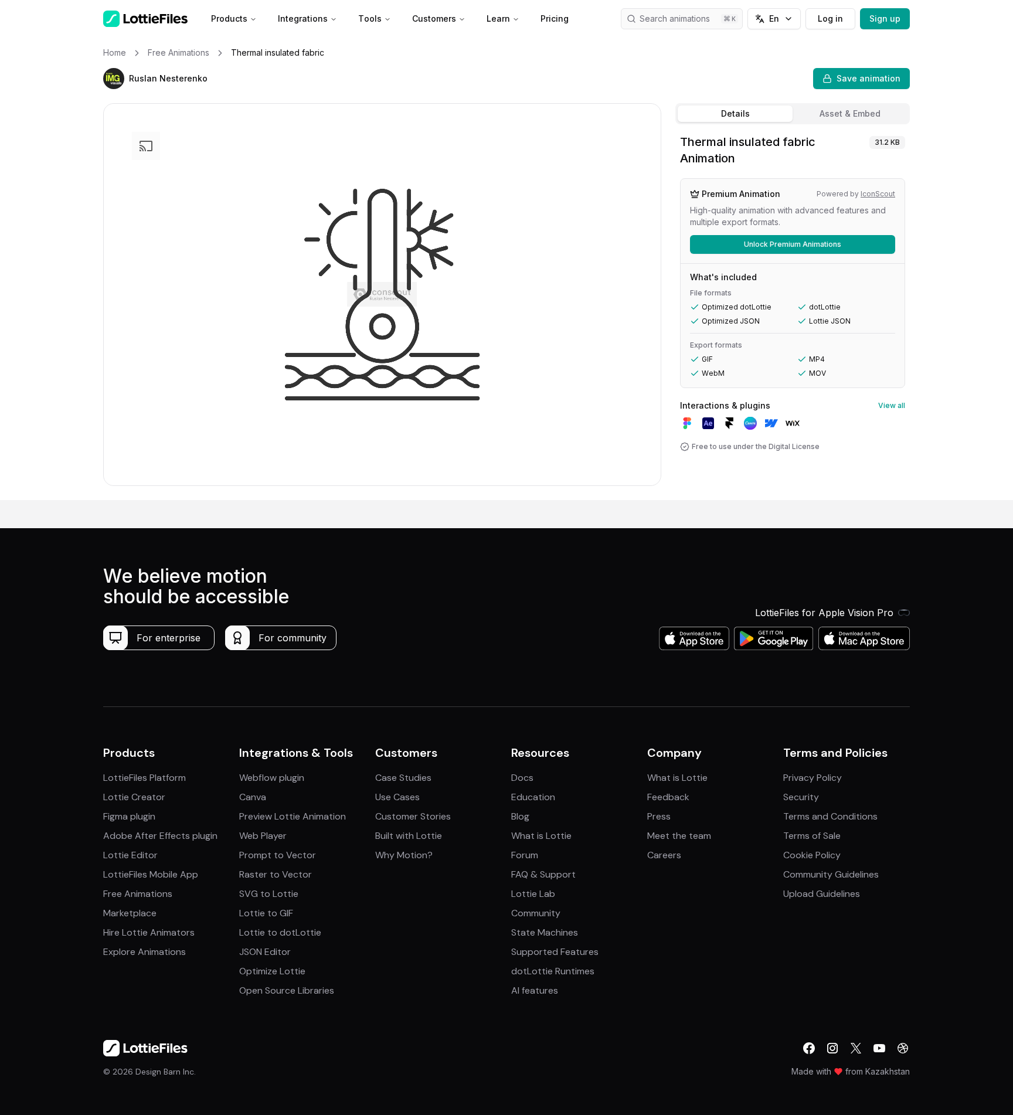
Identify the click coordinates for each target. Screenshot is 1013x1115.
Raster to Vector (275, 874)
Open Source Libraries (286, 990)
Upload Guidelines (821, 894)
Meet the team (679, 836)
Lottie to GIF (266, 913)
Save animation (868, 78)
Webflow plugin (271, 777)
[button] (113, 78)
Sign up (884, 18)
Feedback (668, 797)
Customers (434, 18)
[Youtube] (879, 1048)
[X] (856, 1048)
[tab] (735, 114)
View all (891, 405)
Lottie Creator (134, 797)
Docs (522, 777)
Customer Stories (413, 816)
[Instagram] (832, 1048)
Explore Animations (144, 952)
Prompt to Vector (277, 855)
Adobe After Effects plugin (160, 836)
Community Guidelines (831, 874)
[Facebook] (809, 1048)
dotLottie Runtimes (552, 971)
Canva (252, 797)
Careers (664, 855)
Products (229, 18)
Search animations (675, 18)
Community (535, 913)
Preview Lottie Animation (292, 816)
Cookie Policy (812, 855)
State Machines (544, 932)
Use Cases (397, 797)
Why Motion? (404, 855)
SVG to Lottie (268, 894)
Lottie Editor (130, 855)
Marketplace (130, 913)
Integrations (303, 18)
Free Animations (137, 894)
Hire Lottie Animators (149, 932)
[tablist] (792, 113)
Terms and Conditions (830, 816)
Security (801, 797)
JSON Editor (265, 952)
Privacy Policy (812, 777)
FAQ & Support (543, 874)
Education (533, 797)
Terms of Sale (812, 836)
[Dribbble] (903, 1048)
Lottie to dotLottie (280, 932)
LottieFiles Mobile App (150, 874)
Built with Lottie (408, 836)
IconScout (878, 193)
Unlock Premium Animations (792, 244)
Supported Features (555, 952)
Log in (830, 18)
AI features (534, 990)
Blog (520, 816)
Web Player (263, 836)
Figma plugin (129, 816)
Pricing (555, 18)
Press (659, 816)
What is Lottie (541, 836)
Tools (370, 18)
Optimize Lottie (272, 971)
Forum (524, 855)
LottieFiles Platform (144, 777)
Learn (498, 18)
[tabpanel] (792, 314)
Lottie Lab (533, 894)
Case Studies (403, 777)
